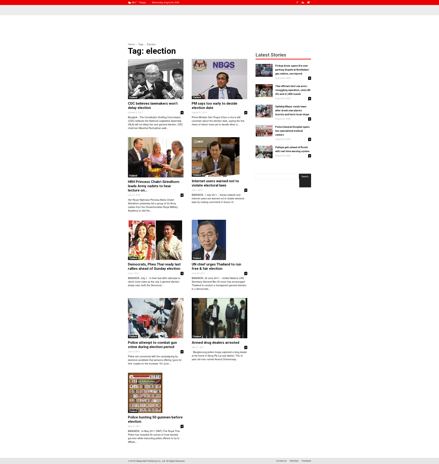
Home (131, 44)
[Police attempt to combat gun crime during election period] (155, 318)
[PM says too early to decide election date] (219, 79)
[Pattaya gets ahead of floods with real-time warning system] (264, 151)
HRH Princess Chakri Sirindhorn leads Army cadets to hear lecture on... (153, 186)
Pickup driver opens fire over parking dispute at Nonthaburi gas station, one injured (292, 69)
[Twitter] (308, 2)
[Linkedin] (302, 2)
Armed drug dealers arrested (215, 343)
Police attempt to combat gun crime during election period (152, 345)
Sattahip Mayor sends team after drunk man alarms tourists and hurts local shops (292, 110)
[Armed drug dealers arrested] (219, 318)
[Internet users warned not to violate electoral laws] (219, 157)
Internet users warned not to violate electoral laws (215, 183)
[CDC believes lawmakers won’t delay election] (155, 79)
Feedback (306, 460)
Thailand (133, 97)
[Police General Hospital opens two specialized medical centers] (264, 131)
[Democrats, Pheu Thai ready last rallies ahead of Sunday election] (155, 240)
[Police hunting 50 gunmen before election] (155, 393)
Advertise (294, 460)
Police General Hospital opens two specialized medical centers (292, 131)
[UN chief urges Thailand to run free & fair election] (219, 240)
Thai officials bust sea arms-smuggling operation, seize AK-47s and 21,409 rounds (293, 90)
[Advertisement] (219, 27)
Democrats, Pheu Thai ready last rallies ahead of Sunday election (154, 266)
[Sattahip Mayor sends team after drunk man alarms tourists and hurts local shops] (264, 111)
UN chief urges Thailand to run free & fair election (216, 266)
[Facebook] (297, 2)
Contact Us (281, 460)
